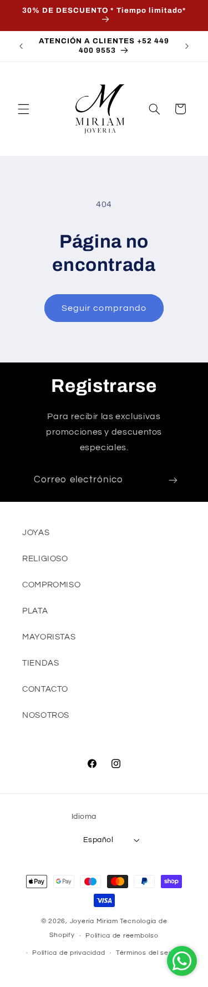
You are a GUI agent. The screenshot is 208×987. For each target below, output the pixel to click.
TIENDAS (40, 663)
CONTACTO (45, 689)
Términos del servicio (151, 953)
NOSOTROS (45, 715)
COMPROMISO (51, 585)
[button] (23, 109)
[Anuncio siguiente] (187, 46)
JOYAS (35, 532)
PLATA (35, 611)
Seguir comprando (104, 308)
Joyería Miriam (94, 921)
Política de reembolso (121, 936)
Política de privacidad (68, 953)
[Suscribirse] (173, 480)
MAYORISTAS (48, 637)
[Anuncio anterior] (21, 46)
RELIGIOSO (45, 559)
